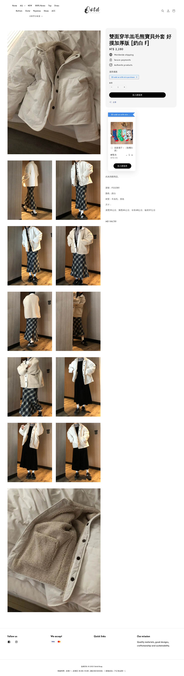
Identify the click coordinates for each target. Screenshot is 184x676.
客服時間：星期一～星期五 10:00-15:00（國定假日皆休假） (81, 671)
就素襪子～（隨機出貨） (123, 149)
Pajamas (37, 11)
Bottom (19, 11)
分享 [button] (114, 102)
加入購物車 (137, 94)
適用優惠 (113, 71)
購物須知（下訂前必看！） (116, 671)
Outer (27, 11)
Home (14, 5)
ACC (53, 11)
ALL (21, 5)
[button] (162, 11)
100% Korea (40, 5)
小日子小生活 (34, 16)
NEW (30, 5)
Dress (56, 5)
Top (50, 5)
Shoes (46, 11)
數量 (111, 83)
